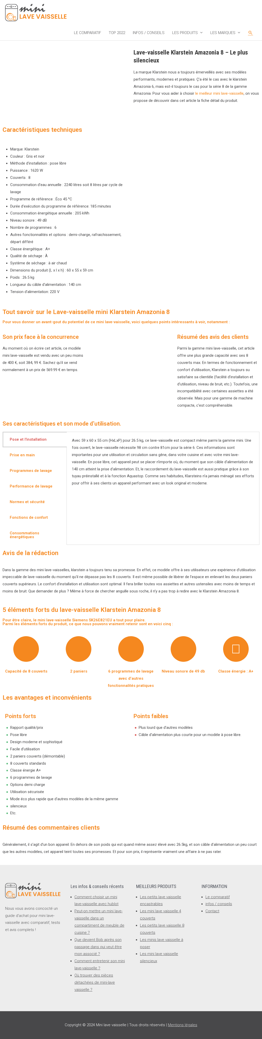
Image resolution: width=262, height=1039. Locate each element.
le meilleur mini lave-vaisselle (219, 93)
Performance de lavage (31, 486)
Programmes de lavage (31, 470)
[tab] (35, 439)
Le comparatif (87, 32)
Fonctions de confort (29, 517)
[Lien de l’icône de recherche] (250, 32)
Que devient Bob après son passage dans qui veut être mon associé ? (98, 946)
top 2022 (117, 32)
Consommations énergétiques (24, 535)
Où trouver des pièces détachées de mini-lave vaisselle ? (94, 982)
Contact (212, 911)
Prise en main (22, 455)
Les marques (222, 32)
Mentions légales (182, 1025)
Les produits (185, 32)
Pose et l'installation (28, 439)
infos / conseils (149, 32)
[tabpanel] (163, 465)
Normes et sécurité (27, 502)
